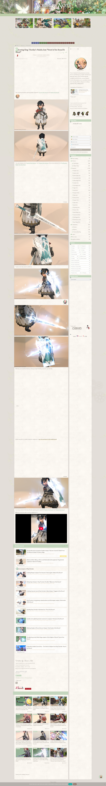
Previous (15, 36)
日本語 (85, 130)
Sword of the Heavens (31, 163)
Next (90, 36)
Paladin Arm (19, 675)
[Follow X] (17, 683)
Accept (70, 784)
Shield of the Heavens (44, 163)
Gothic (23, 677)
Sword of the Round (43, 92)
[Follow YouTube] (26, 683)
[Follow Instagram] (24, 683)
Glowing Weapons (29, 677)
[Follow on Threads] (21, 683)
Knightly (18, 677)
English (74, 130)
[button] (89, 51)
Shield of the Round (54, 92)
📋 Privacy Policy (53, 782)
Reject (75, 784)
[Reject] (104, 784)
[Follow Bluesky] (19, 683)
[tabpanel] (22, 35)
